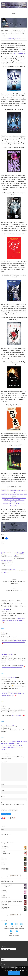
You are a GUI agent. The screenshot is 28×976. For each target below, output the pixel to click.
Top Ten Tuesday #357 (16, 715)
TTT (8, 572)
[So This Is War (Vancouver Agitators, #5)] (25, 849)
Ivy (2, 857)
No (17, 972)
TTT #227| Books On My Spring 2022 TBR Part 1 (19, 554)
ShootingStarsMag (7, 654)
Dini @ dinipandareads (8, 677)
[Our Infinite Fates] (25, 910)
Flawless (4, 890)
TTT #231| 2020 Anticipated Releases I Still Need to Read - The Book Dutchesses (12, 747)
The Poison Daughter (7, 885)
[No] (26, 971)
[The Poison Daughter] (25, 888)
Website (3, 796)
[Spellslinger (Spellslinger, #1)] (25, 855)
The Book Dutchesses (20, 38)
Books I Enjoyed (8, 570)
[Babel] (25, 866)
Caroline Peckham (6, 897)
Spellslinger (4, 852)
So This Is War (5, 846)
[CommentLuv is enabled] (8, 818)
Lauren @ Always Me (7, 726)
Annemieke (5, 609)
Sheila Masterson (6, 886)
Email (3, 790)
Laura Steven (5, 908)
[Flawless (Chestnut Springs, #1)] (25, 893)
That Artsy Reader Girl (19, 53)
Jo (1, 706)
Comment (4, 762)
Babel (3, 862)
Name (3, 784)
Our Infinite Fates (6, 907)
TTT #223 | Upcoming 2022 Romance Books (14, 498)
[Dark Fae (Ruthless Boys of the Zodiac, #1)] (25, 899)
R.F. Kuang (5, 864)
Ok (10, 972)
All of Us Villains (5, 868)
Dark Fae (4, 895)
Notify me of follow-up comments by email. (12, 804)
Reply (2, 628)
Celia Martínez (5, 904)
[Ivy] (25, 860)
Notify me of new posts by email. (9, 810)
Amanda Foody (5, 869)
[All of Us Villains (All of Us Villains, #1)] (25, 871)
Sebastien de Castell (6, 853)
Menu (14, 13)
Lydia (3, 633)
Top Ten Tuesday (11, 569)
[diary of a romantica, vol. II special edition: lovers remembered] (25, 904)
